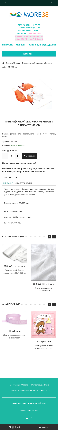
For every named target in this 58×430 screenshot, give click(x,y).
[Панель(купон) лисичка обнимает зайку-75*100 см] (29, 94)
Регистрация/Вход (40, 385)
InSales (35, 410)
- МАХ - (36, 30)
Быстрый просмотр (16, 253)
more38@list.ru (32, 28)
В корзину (30, 156)
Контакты (45, 390)
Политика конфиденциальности (23, 390)
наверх (45, 427)
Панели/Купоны (13, 63)
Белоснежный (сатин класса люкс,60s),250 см (14, 271)
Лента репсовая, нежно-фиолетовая (14, 336)
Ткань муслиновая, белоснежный (43, 289)
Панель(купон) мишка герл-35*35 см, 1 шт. (43, 347)
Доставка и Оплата (18, 385)
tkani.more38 (35, 33)
